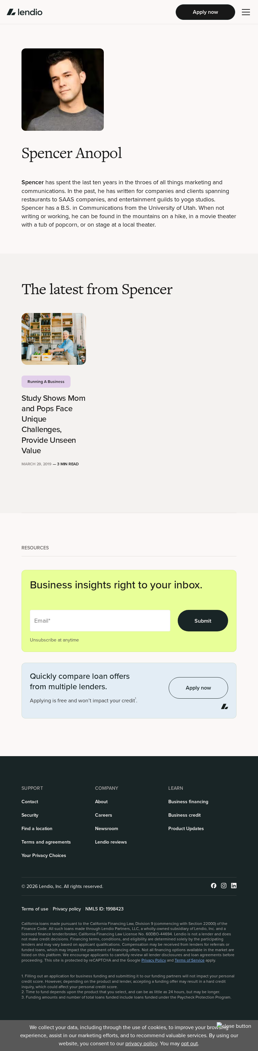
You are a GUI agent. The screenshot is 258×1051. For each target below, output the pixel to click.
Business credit (184, 815)
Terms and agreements (46, 842)
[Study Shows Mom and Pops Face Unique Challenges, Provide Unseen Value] (54, 339)
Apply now (205, 12)
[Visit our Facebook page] (213, 886)
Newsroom (106, 828)
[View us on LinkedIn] (233, 886)
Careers (103, 815)
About (101, 801)
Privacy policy (67, 909)
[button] (246, 12)
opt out (189, 1043)
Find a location (37, 828)
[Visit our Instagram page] (223, 886)
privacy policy (141, 1043)
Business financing (188, 801)
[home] (24, 12)
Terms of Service (190, 960)
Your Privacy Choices (44, 855)
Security (30, 815)
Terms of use (35, 909)
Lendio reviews (111, 842)
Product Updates (186, 828)
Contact (30, 801)
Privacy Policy (153, 960)
